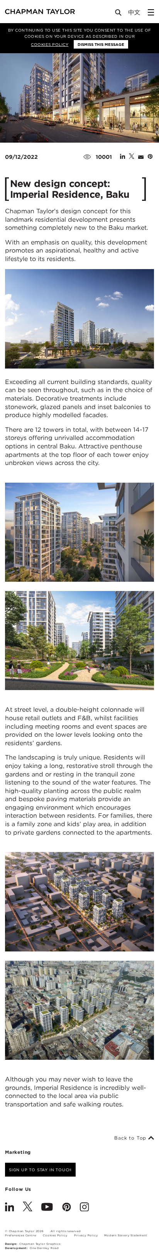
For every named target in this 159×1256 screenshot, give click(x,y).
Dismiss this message (101, 44)
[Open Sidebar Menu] (151, 12)
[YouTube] (47, 1208)
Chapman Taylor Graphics (39, 1244)
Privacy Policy (86, 1235)
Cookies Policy (49, 44)
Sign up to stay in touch (40, 1169)
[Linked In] (9, 1208)
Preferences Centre (20, 1235)
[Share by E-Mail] (141, 157)
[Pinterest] (66, 1208)
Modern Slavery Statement (125, 1235)
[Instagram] (84, 1208)
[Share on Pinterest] (150, 157)
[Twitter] (27, 1208)
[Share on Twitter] (131, 157)
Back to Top (131, 1138)
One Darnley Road (44, 1248)
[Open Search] (119, 14)
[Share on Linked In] (122, 157)
